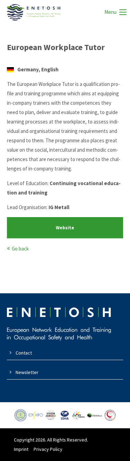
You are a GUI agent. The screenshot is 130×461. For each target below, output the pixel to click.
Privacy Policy (48, 449)
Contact (24, 353)
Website (65, 228)
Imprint (21, 449)
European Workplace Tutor (56, 47)
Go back (20, 248)
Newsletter (27, 372)
